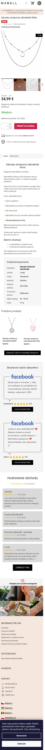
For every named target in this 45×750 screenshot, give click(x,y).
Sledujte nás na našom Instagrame (23, 583)
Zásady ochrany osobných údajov (14, 644)
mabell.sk (8, 691)
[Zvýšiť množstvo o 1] (10, 124)
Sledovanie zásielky (8, 634)
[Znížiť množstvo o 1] (10, 127)
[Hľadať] (26, 3)
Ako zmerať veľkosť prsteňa (11, 658)
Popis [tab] (5, 156)
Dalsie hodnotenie (22, 409)
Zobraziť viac (23, 567)
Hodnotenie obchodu (22, 478)
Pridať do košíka (25, 126)
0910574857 (10, 688)
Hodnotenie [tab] (14, 156)
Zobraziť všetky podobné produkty (22, 353)
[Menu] (39, 3)
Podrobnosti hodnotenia (10, 27)
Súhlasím (21, 744)
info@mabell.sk (11, 684)
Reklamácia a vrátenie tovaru (12, 637)
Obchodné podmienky (9, 641)
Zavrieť (18, 150)
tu (39, 729)
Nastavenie (21, 735)
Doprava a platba (8, 631)
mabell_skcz (9, 695)
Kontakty (4, 628)
